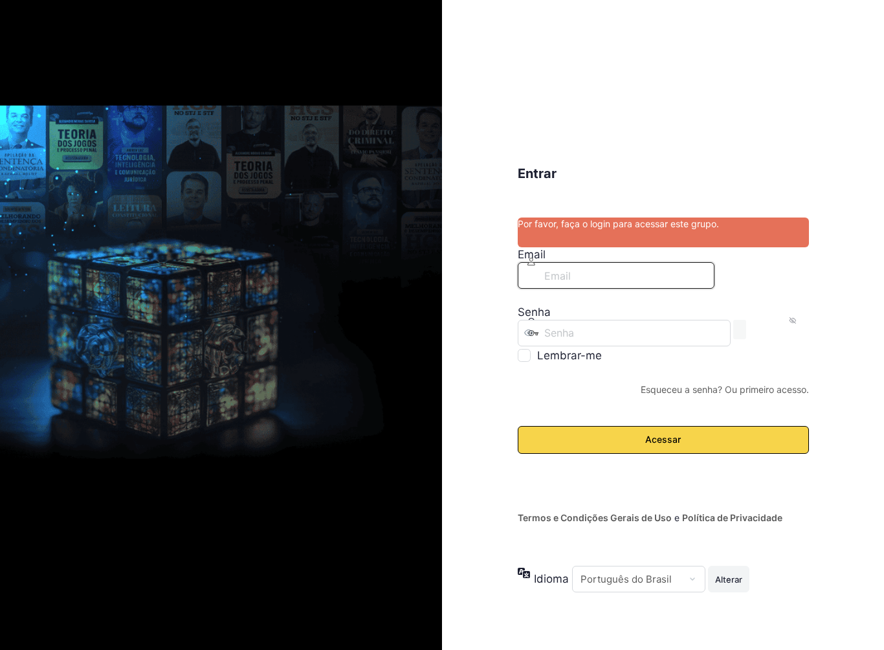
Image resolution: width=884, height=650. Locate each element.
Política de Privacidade (732, 517)
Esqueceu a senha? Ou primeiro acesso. (725, 389)
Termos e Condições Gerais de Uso (595, 517)
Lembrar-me (569, 355)
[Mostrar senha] (739, 329)
